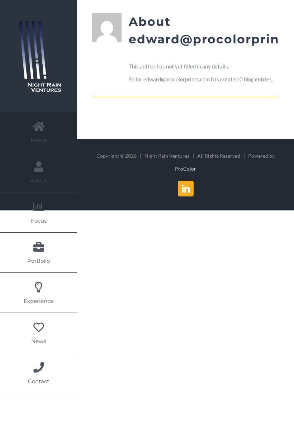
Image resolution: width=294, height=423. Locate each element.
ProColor (185, 169)
